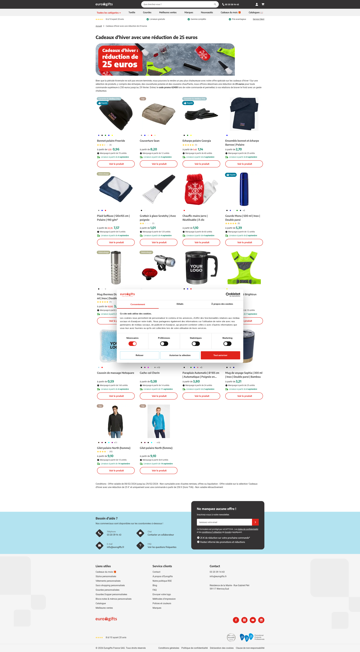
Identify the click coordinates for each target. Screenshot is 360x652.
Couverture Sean (149, 140)
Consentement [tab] (137, 304)
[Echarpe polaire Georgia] (201, 114)
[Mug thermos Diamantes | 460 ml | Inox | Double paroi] (116, 267)
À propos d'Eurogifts (163, 576)
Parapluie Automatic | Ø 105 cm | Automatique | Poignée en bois (201, 375)
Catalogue (101, 603)
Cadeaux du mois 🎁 (106, 572)
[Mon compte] (256, 4)
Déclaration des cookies (222, 648)
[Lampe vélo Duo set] (158, 267)
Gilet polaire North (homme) (113, 447)
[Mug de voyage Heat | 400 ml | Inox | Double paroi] (201, 267)
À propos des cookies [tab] (222, 304)
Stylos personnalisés (106, 576)
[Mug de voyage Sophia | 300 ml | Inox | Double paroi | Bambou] (244, 346)
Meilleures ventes (104, 608)
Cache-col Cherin (150, 372)
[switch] (164, 343)
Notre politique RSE (162, 581)
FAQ (155, 590)
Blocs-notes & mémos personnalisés (113, 599)
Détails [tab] (180, 304)
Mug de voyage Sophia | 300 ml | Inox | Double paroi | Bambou (243, 374)
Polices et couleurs (162, 603)
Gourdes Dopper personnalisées (111, 594)
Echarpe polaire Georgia (197, 140)
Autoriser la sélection (180, 355)
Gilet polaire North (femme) (156, 447)
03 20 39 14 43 (232, 4)
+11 (115, 442)
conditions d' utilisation (212, 532)
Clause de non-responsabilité (250, 648)
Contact (156, 572)
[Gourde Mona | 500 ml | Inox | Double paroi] (244, 189)
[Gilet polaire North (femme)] (158, 421)
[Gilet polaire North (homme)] (116, 421)
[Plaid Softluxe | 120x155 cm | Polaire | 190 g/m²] (116, 189)
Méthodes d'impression (164, 599)
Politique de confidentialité (194, 648)
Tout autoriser (220, 355)
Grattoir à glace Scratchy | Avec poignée (158, 217)
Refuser (140, 355)
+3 (244, 210)
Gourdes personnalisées (107, 590)
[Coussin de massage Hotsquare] (116, 346)
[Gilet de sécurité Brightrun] (244, 267)
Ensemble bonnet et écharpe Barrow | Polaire (242, 142)
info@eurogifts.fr (218, 576)
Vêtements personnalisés (108, 581)
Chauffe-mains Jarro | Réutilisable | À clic (195, 217)
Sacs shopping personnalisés (110, 585)
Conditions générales (168, 648)
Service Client (258, 19)
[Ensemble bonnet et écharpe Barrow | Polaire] (244, 114)
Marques (157, 608)
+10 (158, 367)
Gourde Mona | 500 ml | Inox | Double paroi (242, 217)
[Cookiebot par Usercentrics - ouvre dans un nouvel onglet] (228, 295)
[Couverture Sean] (158, 114)
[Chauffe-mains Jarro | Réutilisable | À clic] (201, 189)
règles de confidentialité (248, 529)
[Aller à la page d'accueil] (104, 4)
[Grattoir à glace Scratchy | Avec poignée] (158, 189)
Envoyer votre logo (162, 594)
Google (228, 532)
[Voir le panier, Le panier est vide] (263, 4)
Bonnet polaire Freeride (111, 140)
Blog (155, 585)
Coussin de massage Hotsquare (115, 372)
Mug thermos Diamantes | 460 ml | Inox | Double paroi (115, 296)
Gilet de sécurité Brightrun (240, 294)
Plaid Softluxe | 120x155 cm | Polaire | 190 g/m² (113, 217)
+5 (201, 367)
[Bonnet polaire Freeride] (116, 114)
